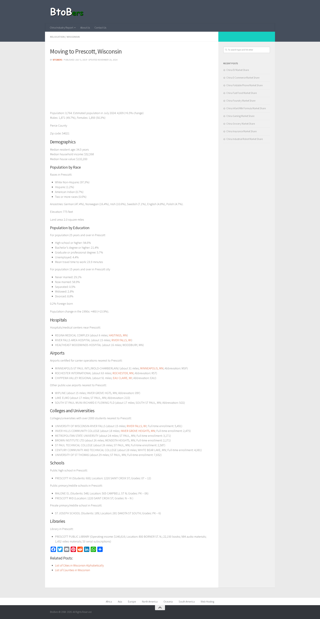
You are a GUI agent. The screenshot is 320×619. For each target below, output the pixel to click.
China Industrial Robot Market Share (244, 139)
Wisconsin (73, 36)
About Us (85, 27)
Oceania (168, 601)
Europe (132, 601)
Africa (109, 601)
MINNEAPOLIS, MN (151, 368)
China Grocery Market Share (240, 123)
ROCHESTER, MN (122, 373)
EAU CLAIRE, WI (122, 378)
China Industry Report (61, 27)
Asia (120, 601)
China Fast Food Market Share (241, 93)
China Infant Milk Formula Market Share (246, 108)
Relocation (57, 36)
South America (187, 601)
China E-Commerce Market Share (242, 77)
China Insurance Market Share (241, 131)
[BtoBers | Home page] (67, 12)
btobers (57, 59)
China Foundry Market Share (240, 100)
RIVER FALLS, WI (121, 340)
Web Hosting (207, 601)
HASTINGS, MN (118, 335)
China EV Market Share (237, 70)
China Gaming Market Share (240, 116)
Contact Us (100, 27)
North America (150, 601)
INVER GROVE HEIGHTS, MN (138, 431)
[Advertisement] (131, 87)
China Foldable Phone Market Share (244, 85)
